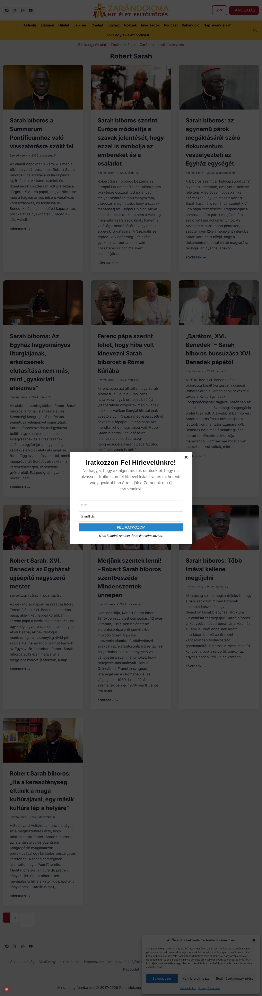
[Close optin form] (186, 458)
